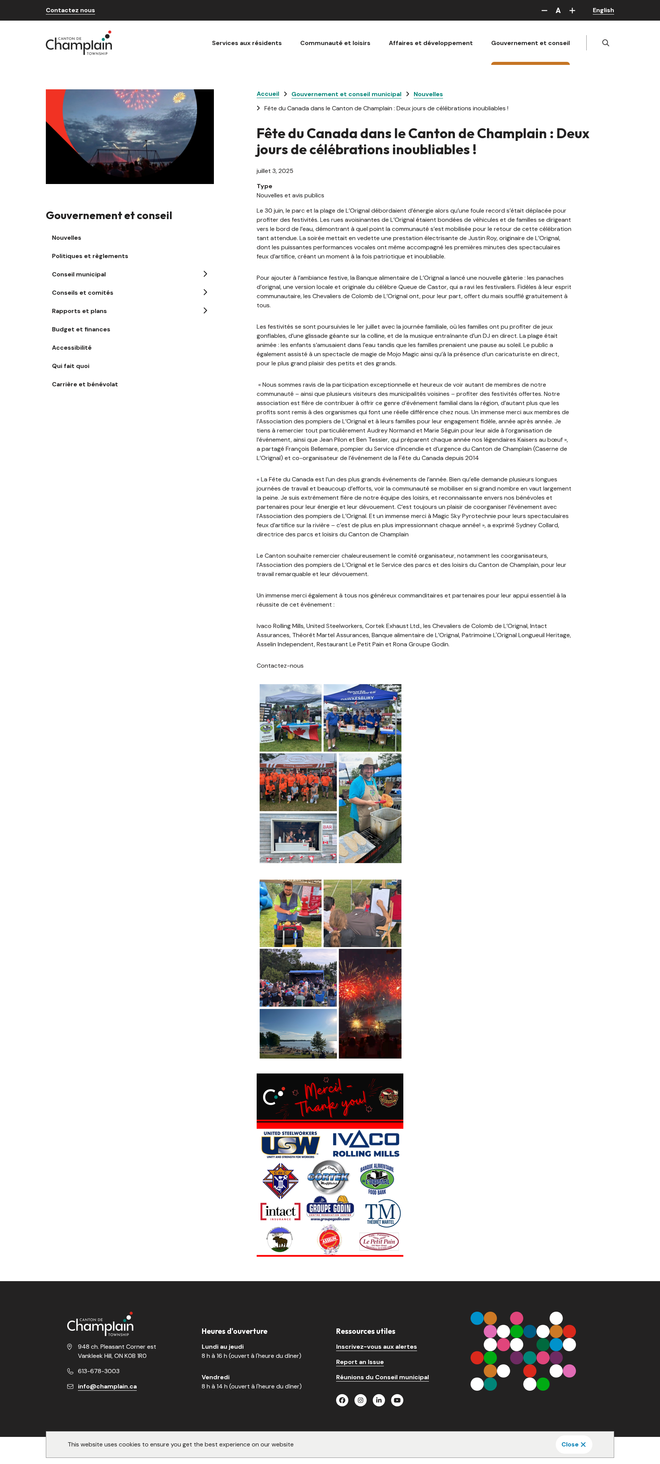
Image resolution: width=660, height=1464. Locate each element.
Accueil (268, 94)
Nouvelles (66, 238)
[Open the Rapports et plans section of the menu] (204, 310)
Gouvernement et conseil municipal (346, 94)
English (603, 10)
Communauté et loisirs (335, 43)
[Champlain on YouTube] (397, 1400)
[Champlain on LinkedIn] (379, 1400)
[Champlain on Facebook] (342, 1400)
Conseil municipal (79, 274)
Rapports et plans (79, 311)
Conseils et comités (82, 293)
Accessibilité (72, 348)
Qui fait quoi (70, 366)
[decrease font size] (544, 10)
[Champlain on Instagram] (360, 1400)
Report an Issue (360, 1362)
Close (570, 1444)
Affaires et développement (431, 43)
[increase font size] (572, 10)
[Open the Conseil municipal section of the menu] (204, 273)
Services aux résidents (247, 43)
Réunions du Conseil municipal (382, 1377)
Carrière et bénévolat (85, 384)
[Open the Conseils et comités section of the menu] (204, 292)
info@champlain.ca (107, 1386)
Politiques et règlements (90, 256)
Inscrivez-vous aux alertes (376, 1347)
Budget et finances (81, 329)
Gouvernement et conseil (530, 43)
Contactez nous (70, 10)
